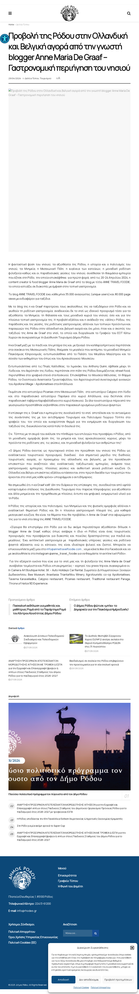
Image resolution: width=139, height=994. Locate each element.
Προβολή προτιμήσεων (118, 979)
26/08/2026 (77, 668)
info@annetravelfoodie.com (64, 549)
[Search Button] (129, 13)
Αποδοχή (63, 979)
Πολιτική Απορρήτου (101, 987)
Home (11, 24)
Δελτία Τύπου (22, 24)
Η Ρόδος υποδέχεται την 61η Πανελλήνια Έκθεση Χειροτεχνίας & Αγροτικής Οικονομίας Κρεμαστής (70, 818)
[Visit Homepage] (69, 13)
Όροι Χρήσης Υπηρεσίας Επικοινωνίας (33, 937)
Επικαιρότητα (67, 875)
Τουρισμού (45, 78)
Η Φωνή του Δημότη (70, 886)
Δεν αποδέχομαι (89, 979)
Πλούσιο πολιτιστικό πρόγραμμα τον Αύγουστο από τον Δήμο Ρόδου (47, 794)
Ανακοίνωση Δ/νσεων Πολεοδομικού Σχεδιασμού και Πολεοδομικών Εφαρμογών (44, 639)
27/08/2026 (31, 647)
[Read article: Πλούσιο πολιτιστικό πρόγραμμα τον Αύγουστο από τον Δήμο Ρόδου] (69, 746)
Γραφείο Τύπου (68, 881)
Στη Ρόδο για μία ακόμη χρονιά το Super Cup (41, 825)
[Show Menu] (10, 13)
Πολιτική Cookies (81, 987)
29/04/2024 (14, 78)
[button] (4, 38)
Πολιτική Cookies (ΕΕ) (22, 942)
